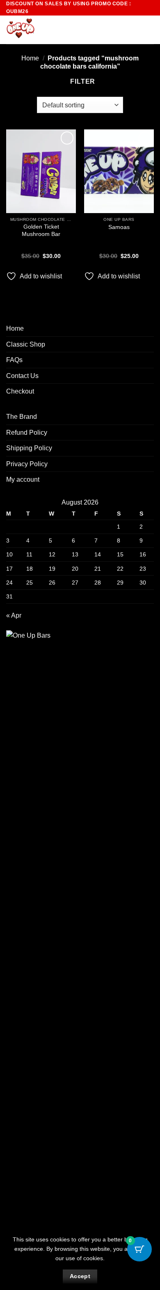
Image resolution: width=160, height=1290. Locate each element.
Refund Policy (26, 432)
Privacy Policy (27, 463)
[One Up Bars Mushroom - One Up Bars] (47, 30)
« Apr (13, 615)
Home (30, 58)
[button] (134, 30)
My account (22, 479)
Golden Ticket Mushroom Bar (41, 230)
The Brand (21, 416)
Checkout (20, 391)
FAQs (14, 359)
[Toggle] (149, 344)
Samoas (119, 227)
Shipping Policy (29, 448)
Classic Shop (25, 344)
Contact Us (22, 375)
